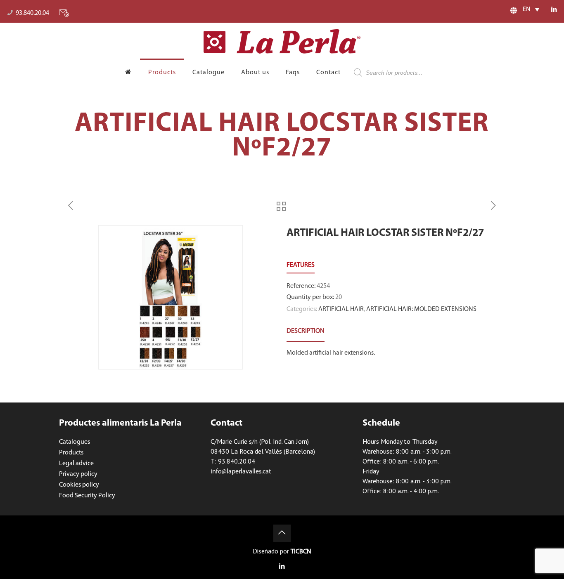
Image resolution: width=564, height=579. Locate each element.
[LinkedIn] (554, 10)
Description (306, 331)
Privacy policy (78, 474)
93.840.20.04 (32, 13)
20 (338, 297)
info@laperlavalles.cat (241, 471)
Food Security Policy (87, 495)
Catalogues (74, 442)
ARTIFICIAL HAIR (341, 309)
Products (71, 453)
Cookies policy (79, 485)
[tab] (306, 331)
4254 (323, 286)
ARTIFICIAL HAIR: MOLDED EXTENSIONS (421, 309)
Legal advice (76, 463)
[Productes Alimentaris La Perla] (282, 41)
